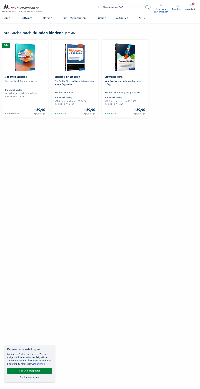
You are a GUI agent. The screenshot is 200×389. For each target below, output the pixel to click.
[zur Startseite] (21, 9)
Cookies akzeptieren (29, 370)
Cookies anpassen (29, 377)
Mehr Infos (39, 363)
